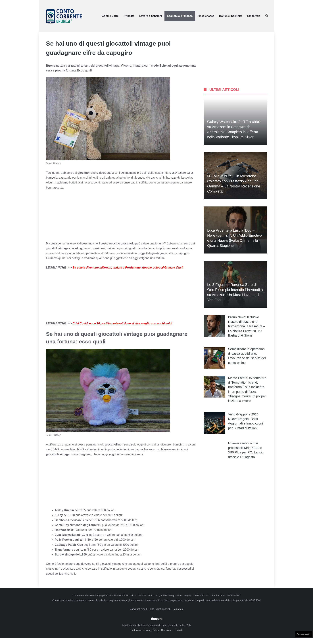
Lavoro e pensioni (150, 15)
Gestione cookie (304, 634)
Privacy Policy (151, 630)
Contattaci (178, 609)
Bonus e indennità (230, 15)
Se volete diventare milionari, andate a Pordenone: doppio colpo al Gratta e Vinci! (127, 267)
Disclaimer (166, 630)
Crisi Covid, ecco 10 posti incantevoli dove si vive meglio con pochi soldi (122, 323)
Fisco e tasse (206, 15)
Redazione (136, 630)
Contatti (178, 630)
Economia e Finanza (180, 15)
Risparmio (253, 15)
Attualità (129, 15)
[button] (267, 16)
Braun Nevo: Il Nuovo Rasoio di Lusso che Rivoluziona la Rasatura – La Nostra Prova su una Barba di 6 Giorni (246, 326)
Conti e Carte (110, 15)
